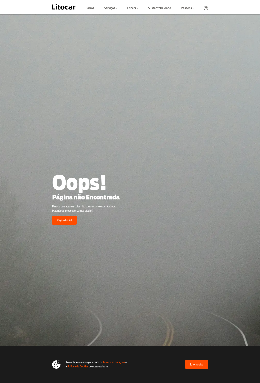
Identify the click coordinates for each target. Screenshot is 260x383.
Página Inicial (64, 220)
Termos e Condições (114, 362)
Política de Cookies (77, 366)
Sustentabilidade (159, 8)
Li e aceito (196, 364)
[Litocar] (64, 7)
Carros (90, 8)
